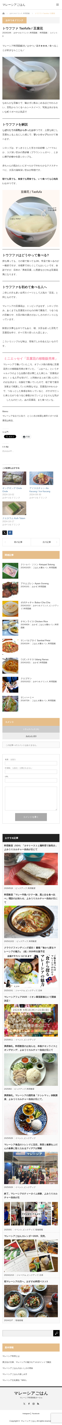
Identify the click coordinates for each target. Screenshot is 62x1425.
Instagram (26, 1413)
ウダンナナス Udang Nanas (34, 659)
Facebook (35, 1413)
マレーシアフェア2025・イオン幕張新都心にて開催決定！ (30, 999)
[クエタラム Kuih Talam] (14, 508)
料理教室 (31, 888)
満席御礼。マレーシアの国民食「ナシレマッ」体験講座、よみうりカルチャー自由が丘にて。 (31, 1097)
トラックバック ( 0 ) (31, 729)
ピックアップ (21, 888)
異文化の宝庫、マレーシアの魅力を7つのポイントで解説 (26, 1362)
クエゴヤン (26, 678)
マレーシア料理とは (11, 1356)
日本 (40, 990)
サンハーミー (27, 697)
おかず (35, 586)
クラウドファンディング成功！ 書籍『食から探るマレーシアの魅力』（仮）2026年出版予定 (30, 949)
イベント (19, 1040)
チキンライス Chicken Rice (34, 621)
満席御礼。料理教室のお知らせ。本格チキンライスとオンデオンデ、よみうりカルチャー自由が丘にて (31, 1048)
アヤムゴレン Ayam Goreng (35, 583)
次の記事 (47, 542)
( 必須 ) (10, 759)
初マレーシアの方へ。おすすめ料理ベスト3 (26, 1281)
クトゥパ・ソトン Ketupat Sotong (38, 564)
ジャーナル (20, 990)
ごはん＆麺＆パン (40, 567)
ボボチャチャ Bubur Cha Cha (35, 602)
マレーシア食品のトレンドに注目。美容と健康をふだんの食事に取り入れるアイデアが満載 (31, 1146)
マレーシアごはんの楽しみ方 (14, 1374)
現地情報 (39, 1230)
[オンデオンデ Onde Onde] (14, 478)
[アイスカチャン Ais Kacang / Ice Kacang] (41, 478)
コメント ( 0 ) (31, 736)
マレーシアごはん (31, 1393)
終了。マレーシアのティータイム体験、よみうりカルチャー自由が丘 (31, 1195)
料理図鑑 (33, 33)
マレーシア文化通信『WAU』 (15, 1380)
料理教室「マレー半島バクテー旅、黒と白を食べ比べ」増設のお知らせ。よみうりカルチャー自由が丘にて (31, 898)
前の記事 (18, 542)
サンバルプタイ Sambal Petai (35, 640)
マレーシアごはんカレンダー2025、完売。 (25, 1236)
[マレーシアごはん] (13, 4)
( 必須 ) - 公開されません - (19, 768)
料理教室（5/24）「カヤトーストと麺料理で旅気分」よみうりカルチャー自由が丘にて (31, 847)
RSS (38, 1404)
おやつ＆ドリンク (21, 33)
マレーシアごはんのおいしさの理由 (17, 1368)
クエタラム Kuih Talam (13, 518)
